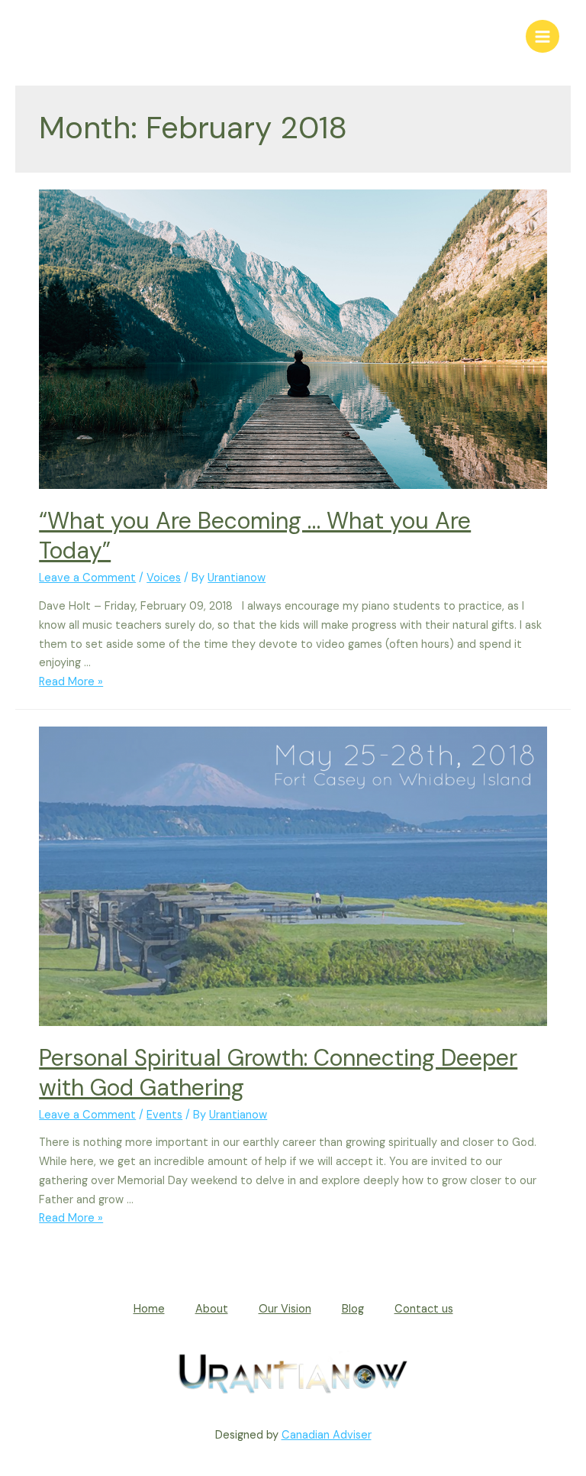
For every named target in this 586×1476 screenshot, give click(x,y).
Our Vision (285, 1309)
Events (164, 1115)
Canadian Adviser (327, 1435)
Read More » (71, 682)
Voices (163, 578)
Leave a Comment (87, 578)
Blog (353, 1309)
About (211, 1309)
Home (149, 1309)
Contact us (423, 1309)
